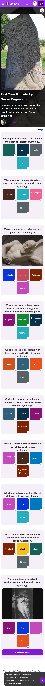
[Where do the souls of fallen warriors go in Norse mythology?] (22, 250)
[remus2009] (3, 122)
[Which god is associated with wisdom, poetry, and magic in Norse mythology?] (22, 603)
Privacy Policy (37, 671)
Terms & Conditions (24, 671)
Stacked (38, 130)
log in (41, 3)
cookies (16, 674)
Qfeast (7, 671)
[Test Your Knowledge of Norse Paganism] (23, 52)
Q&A (14, 671)
